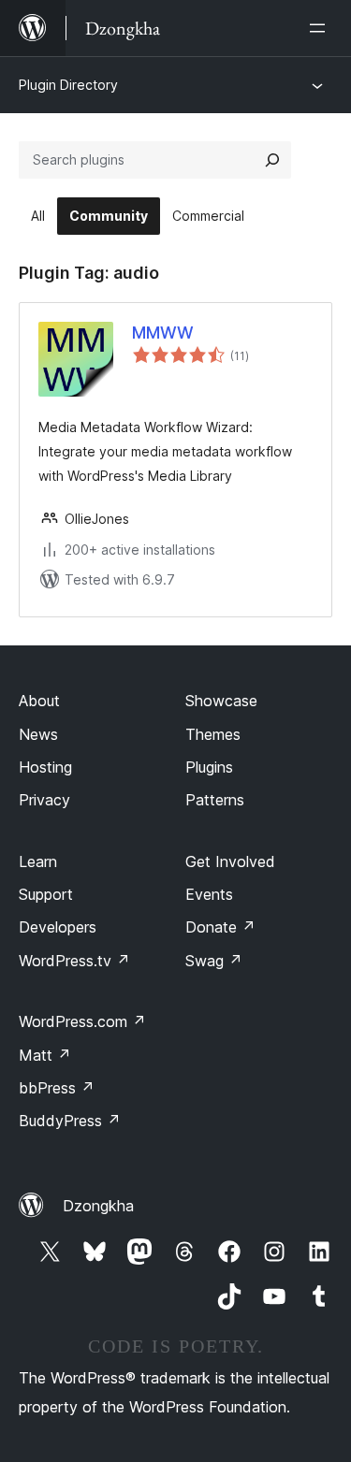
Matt (45, 1055)
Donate (220, 927)
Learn (38, 861)
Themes (213, 734)
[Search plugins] (272, 160)
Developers (57, 927)
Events (209, 894)
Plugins (209, 767)
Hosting (45, 767)
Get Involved (230, 861)
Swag (213, 960)
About (39, 700)
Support (46, 894)
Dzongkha (98, 1205)
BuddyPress (70, 1120)
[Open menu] (321, 28)
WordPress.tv (74, 960)
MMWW (163, 332)
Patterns (214, 799)
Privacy (44, 799)
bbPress (57, 1087)
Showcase (221, 700)
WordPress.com (82, 1021)
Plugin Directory (68, 85)
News (38, 734)
